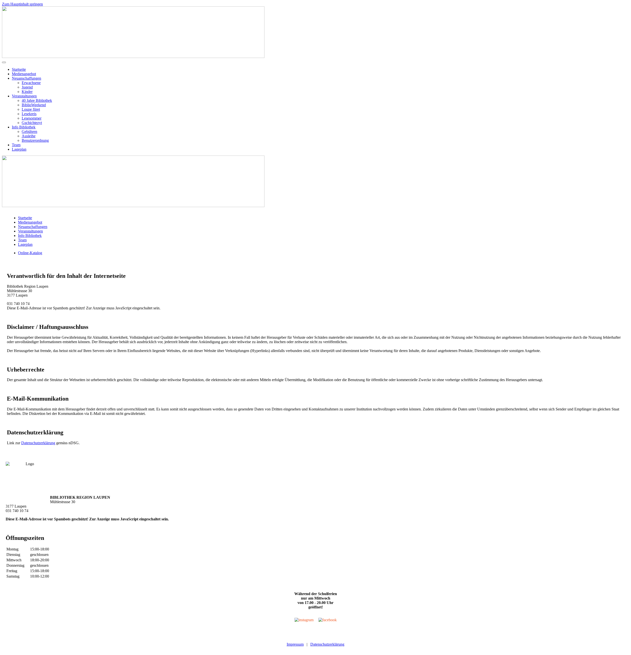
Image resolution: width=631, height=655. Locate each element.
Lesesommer (31, 118)
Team (16, 145)
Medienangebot (24, 74)
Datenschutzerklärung (38, 443)
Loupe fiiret (31, 109)
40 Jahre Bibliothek (37, 100)
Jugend (27, 87)
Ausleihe (28, 136)
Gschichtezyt (32, 123)
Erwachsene (31, 83)
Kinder (27, 91)
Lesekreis (29, 114)
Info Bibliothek (23, 127)
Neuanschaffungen (26, 78)
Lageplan (19, 149)
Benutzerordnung (35, 140)
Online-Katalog (30, 253)
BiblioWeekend (34, 105)
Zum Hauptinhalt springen (22, 4)
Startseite (19, 69)
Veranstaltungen (24, 96)
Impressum (295, 644)
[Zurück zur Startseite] (133, 56)
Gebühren (29, 131)
